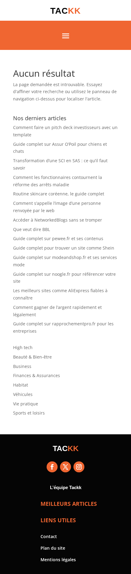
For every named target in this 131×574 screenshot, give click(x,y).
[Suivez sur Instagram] (78, 466)
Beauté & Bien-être (32, 357)
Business (22, 366)
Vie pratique (25, 404)
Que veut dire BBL (31, 229)
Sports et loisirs (29, 413)
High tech (23, 347)
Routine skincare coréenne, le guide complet (58, 194)
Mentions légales (58, 559)
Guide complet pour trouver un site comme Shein (63, 248)
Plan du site (53, 548)
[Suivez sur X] (65, 466)
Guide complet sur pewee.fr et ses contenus (58, 238)
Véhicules (23, 394)
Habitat (20, 385)
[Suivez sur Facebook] (52, 466)
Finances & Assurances (36, 375)
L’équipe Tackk (65, 487)
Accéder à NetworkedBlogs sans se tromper (57, 220)
